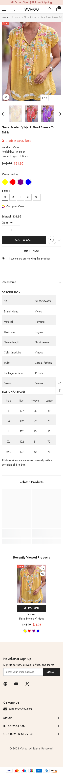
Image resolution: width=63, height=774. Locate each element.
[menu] (4, 9)
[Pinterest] (5, 684)
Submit (51, 672)
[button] (52, 98)
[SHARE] (58, 240)
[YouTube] (16, 684)
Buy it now (31, 251)
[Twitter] (27, 684)
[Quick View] (42, 573)
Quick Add (31, 608)
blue (37, 630)
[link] (16, 535)
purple (33, 630)
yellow (25, 630)
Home (5, 17)
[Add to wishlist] (52, 240)
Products (16, 17)
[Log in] (50, 9)
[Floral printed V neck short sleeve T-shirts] (31, 584)
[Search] (13, 9)
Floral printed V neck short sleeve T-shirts (31, 619)
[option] (31, 61)
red (29, 630)
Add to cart (24, 240)
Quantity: (7, 223)
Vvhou (16, 147)
